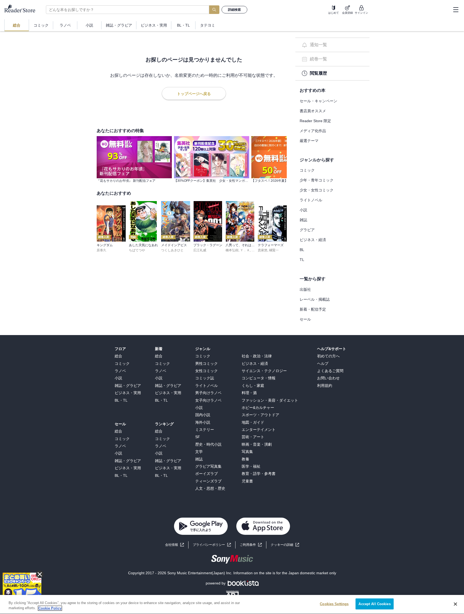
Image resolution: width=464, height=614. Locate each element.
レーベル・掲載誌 (315, 299)
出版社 (305, 289)
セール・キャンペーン (318, 101)
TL (302, 259)
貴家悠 (262, 250)
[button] (284, 544)
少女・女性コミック (317, 190)
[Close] (455, 604)
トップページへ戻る (194, 94)
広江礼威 (199, 250)
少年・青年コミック (317, 180)
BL (302, 250)
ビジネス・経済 (313, 240)
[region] (232, 604)
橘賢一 (274, 250)
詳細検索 (234, 10)
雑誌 (303, 220)
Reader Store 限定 (315, 121)
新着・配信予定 (313, 309)
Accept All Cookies (374, 604)
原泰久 (101, 250)
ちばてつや (137, 250)
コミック (307, 170)
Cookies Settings (334, 604)
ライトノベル (311, 200)
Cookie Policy (49, 608)
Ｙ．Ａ (245, 250)
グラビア (307, 230)
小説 (303, 210)
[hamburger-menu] (456, 9)
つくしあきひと (172, 250)
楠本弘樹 (232, 250)
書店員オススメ (313, 111)
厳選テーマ (309, 141)
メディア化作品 (313, 131)
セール (305, 319)
